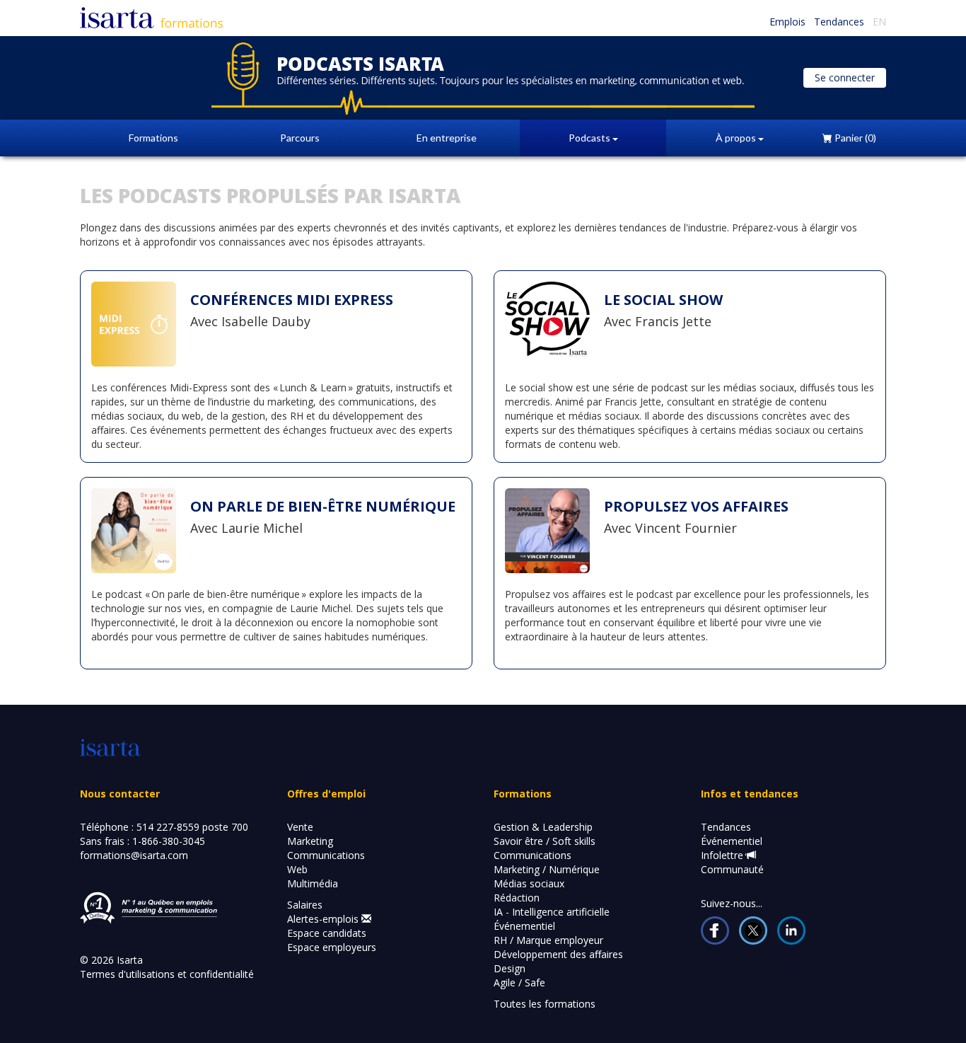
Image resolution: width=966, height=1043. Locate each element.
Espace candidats (326, 933)
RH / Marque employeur (548, 940)
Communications (326, 855)
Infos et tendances (749, 793)
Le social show (663, 299)
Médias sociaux (529, 883)
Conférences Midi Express (291, 299)
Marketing (310, 841)
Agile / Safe (519, 982)
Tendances (839, 21)
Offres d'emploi (326, 793)
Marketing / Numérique (547, 869)
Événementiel (524, 926)
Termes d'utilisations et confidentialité (167, 974)
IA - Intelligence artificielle (552, 911)
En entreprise (447, 138)
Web (297, 869)
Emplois (787, 21)
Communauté (732, 869)
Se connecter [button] (845, 77)
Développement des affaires (558, 954)
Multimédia (312, 883)
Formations (153, 138)
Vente (300, 827)
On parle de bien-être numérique (322, 506)
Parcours (300, 138)
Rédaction (517, 897)
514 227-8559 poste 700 (192, 827)
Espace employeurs (331, 947)
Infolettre (723, 855)
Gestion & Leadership (543, 827)
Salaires (304, 904)
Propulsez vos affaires (696, 506)
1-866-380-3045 (168, 841)
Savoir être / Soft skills (544, 841)
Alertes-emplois (324, 919)
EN (879, 21)
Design (509, 968)
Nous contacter (120, 793)
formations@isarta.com (134, 855)
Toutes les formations (544, 1003)
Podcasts (590, 138)
